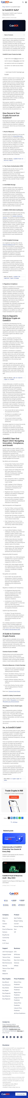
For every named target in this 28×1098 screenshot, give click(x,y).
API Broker (17, 954)
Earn (15, 929)
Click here (20, 1031)
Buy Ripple (5, 990)
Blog (3, 6)
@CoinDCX (16, 61)
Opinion (8, 6)
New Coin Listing (19, 960)
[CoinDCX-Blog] (6, 2)
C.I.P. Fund (5, 943)
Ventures (16, 963)
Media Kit (5, 973)
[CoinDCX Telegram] (7, 1037)
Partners (4, 932)
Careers (4, 923)
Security (4, 965)
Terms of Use (6, 957)
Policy (4, 940)
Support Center (6, 954)
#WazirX (16, 58)
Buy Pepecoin (6, 999)
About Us (5, 918)
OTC (15, 951)
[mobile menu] (26, 2)
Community (5, 937)
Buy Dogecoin (6, 993)
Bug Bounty (5, 935)
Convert (16, 923)
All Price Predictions (19, 1013)
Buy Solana (5, 987)
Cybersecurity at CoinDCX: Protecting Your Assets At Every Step (12, 849)
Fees (3, 926)
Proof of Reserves (7, 929)
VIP (15, 932)
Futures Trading (18, 926)
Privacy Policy (6, 960)
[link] (3, 1037)
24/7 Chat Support (7, 951)
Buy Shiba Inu (6, 996)
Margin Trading (18, 921)
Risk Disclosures (7, 963)
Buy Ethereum (6, 985)
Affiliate (16, 965)
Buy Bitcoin (5, 982)
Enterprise (17, 957)
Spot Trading (17, 918)
